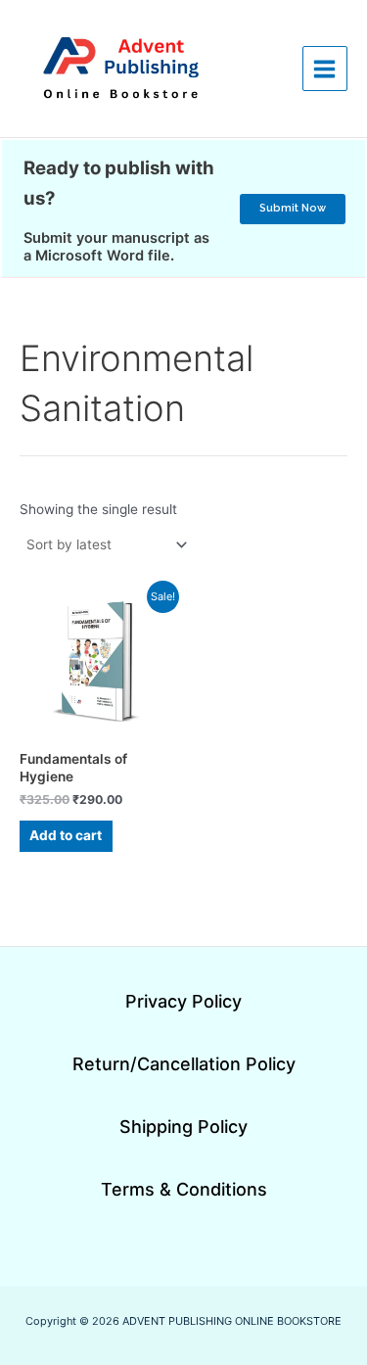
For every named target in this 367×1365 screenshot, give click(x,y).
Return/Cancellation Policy (184, 1064)
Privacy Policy (183, 1001)
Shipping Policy (183, 1126)
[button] (292, 209)
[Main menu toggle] (324, 68)
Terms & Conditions (184, 1189)
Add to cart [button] (65, 835)
